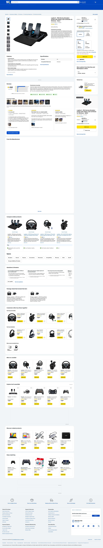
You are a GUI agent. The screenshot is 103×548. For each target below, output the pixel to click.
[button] (95, 19)
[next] (94, 34)
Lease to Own (4, 529)
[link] (13, 132)
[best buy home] (8, 2)
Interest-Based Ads (20, 542)
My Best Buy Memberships (30, 526)
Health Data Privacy (34, 542)
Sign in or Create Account (76, 509)
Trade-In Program (5, 520)
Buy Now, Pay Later (5, 531)
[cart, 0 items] (95, 2)
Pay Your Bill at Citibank (6, 528)
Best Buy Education (51, 518)
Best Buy (6, 14)
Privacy (15, 542)
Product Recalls (5, 518)
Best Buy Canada (98, 539)
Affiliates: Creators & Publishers (53, 514)
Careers (49, 528)
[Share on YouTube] (73, 526)
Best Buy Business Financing (7, 533)
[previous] (78, 34)
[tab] (10, 257)
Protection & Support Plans (30, 518)
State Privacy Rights (27, 542)
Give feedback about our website (18, 539)
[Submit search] (78, 2)
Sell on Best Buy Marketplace (53, 511)
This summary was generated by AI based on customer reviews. (41, 91)
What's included (81, 28)
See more (39, 211)
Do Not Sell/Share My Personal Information (44, 542)
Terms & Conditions (88, 28)
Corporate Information (52, 526)
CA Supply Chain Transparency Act (83, 542)
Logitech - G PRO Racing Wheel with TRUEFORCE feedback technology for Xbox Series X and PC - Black (31, 235)
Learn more (77, 521)
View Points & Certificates (29, 528)
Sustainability (50, 531)
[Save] (94, 56)
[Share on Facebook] (88, 526)
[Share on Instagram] (78, 526)
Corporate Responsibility (52, 529)
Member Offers (28, 529)
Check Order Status (5, 511)
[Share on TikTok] (83, 526)
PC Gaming (20, 14)
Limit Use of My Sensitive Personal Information (59, 542)
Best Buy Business (51, 520)
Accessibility (4, 542)
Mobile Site (90, 539)
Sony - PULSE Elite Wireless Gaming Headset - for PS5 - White (41, 330)
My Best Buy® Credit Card (6, 526)
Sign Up (95, 515)
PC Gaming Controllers (37, 14)
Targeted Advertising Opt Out (72, 542)
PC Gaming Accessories (27, 14)
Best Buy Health (51, 516)
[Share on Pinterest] (94, 526)
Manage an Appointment (29, 516)
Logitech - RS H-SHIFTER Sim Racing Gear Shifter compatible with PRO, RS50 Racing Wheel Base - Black (64, 235)
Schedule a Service (28, 514)
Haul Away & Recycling (29, 520)
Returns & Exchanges (6, 514)
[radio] (80, 45)
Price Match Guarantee (6, 516)
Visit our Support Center (29, 511)
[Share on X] (99, 526)
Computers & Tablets (13, 14)
